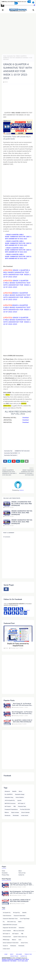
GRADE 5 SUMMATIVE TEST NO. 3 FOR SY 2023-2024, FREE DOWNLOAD (21, 521)
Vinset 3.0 (5, 945)
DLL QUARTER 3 (9, 794)
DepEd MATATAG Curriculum (10, 924)
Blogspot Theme (14, 963)
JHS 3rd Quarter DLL (10, 800)
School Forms (24, 942)
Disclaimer (4, 873)
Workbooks (7, 815)
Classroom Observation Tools (10, 918)
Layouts (19, 800)
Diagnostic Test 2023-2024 (9, 927)
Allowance (7, 791)
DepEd (19, 921)
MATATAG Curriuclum (10, 803)
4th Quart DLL (16, 912)
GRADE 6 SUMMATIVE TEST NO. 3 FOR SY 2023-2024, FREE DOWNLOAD (21, 512)
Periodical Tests (22, 806)
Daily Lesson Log (11, 921)
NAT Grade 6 (8, 806)
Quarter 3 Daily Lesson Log (20, 936)
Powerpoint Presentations (11, 809)
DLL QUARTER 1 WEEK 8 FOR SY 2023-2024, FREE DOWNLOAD (22, 721)
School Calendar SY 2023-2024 (10, 942)
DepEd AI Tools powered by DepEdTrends (18, 645)
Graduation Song (9, 797)
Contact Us (21, 875)
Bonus (20, 791)
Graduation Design (19, 794)
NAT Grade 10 (21, 803)
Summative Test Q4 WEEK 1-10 (12, 453)
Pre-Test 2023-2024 (25, 809)
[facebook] (34, 5)
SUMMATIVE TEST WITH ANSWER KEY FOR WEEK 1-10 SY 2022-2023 (17, 285)
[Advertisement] (18, 34)
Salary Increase (15, 812)
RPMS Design (6, 939)
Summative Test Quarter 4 (10, 455)
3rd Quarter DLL (7, 912)
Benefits (14, 791)
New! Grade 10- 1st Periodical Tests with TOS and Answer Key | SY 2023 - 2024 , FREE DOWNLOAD (22, 704)
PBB (14, 806)
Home (4, 56)
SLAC (20, 939)
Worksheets (16, 815)
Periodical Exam (7, 936)
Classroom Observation (19, 915)
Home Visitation (20, 797)
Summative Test (11, 56)
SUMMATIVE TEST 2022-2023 (22, 451)
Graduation (21, 927)
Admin (6, 82)
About (20, 871)
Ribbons (7, 812)
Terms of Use (21, 873)
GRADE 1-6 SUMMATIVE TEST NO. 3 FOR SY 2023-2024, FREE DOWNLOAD (21, 503)
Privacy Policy (5, 875)
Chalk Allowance (7, 915)
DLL (4, 921)
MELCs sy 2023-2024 (18, 930)
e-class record (24, 815)
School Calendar (25, 812)
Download (26, 417)
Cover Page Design (24, 918)
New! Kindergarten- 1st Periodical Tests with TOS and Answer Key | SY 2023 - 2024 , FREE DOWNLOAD (22, 712)
